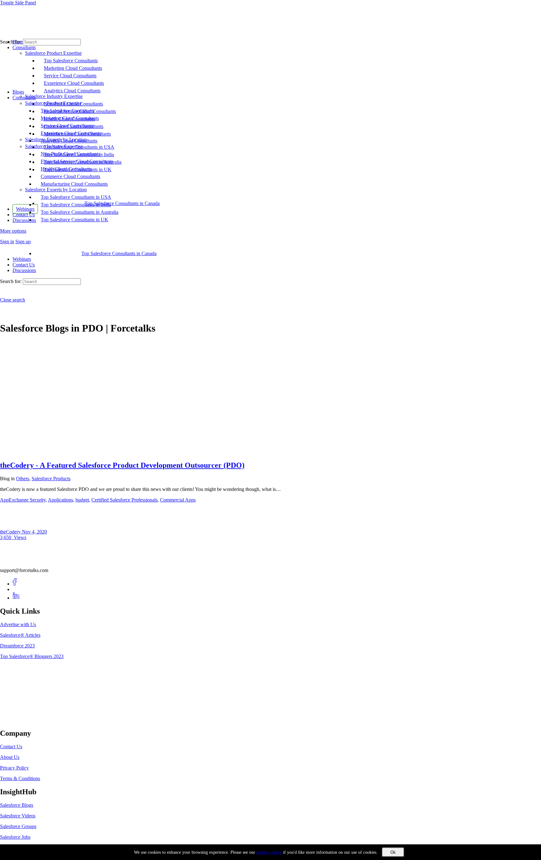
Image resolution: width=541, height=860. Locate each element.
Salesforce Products (51, 478)
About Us (9, 757)
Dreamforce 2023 (17, 645)
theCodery (11, 531)
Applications (60, 499)
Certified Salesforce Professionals (124, 499)
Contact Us (24, 264)
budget (82, 499)
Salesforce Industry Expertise (54, 146)
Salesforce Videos (17, 815)
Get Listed (17, 720)
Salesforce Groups (18, 826)
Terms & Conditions (20, 778)
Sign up (23, 241)
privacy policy (269, 852)
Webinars (22, 259)
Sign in (7, 241)
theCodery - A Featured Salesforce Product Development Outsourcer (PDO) (122, 465)
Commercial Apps (178, 499)
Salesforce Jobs (15, 837)
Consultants (24, 97)
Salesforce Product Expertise (53, 103)
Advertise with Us (18, 624)
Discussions (24, 270)
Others (22, 478)
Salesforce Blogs (16, 805)
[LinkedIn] (16, 597)
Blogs (18, 92)
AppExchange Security (23, 499)
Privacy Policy (14, 767)
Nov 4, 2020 (34, 531)
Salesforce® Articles (20, 635)
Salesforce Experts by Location (56, 189)
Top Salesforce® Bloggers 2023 (32, 656)
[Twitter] (16, 589)
